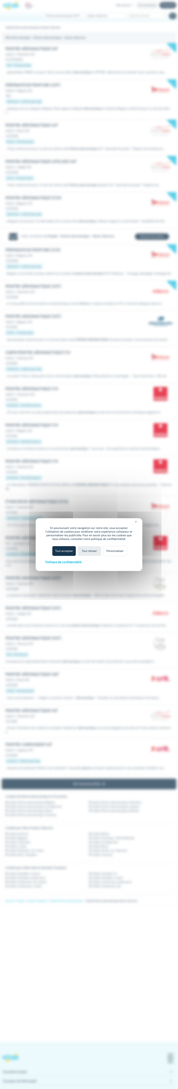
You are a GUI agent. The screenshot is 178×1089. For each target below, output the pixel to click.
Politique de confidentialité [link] (63, 562)
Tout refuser (89, 551)
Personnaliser (115, 551)
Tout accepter (64, 551)
